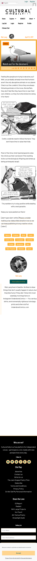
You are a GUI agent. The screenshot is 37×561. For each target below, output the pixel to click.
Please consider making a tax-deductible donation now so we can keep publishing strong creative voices (17, 220)
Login (26, 1)
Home (3, 19)
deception (20, 244)
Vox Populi (18, 512)
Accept (18, 553)
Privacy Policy (18, 489)
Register (32, 1)
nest (28, 244)
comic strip (9, 240)
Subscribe (18, 483)
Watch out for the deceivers (15, 63)
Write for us (18, 477)
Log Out (4, 23)
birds (23, 235)
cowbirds (30, 240)
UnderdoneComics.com (20, 307)
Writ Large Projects (18, 509)
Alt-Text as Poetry (18, 515)
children (15, 235)
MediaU (18, 506)
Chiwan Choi (5, 28)
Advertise (18, 471)
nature (7, 235)
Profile (29, 23)
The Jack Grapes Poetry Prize (18, 480)
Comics (5, 43)
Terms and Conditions (18, 486)
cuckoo (11, 244)
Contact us (18, 474)
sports (29, 249)
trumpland (19, 240)
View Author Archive (18, 281)
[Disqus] (18, 347)
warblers (21, 249)
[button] (18, 68)
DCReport (18, 503)
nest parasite (11, 249)
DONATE (22, 19)
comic (31, 235)
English (5, 3)
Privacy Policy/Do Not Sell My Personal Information (18, 558)
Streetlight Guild (19, 518)
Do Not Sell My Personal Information (18, 492)
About (31, 19)
